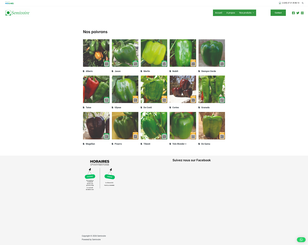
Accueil (218, 12)
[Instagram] (302, 12)
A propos (230, 12)
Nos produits (245, 12)
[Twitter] (297, 12)
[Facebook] (293, 12)
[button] (301, 239)
